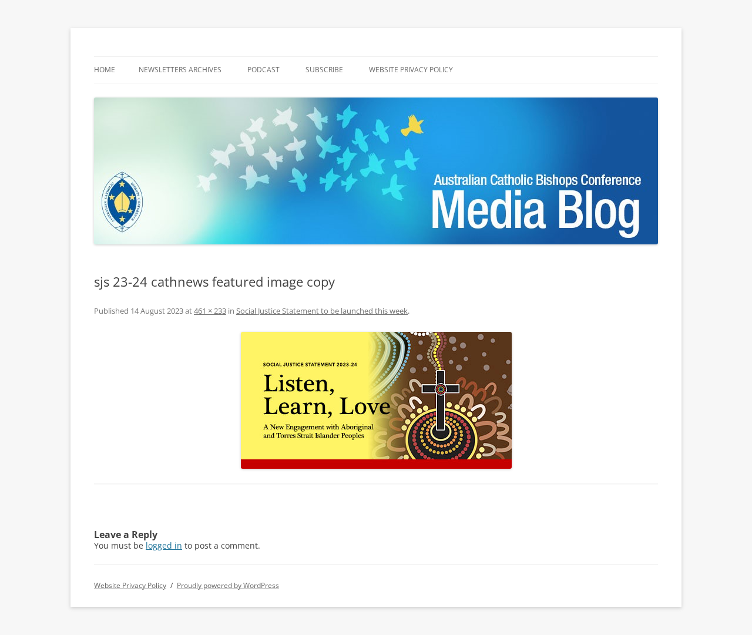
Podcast (263, 70)
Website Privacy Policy (411, 70)
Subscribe (324, 70)
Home (104, 70)
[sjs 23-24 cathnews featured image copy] (376, 400)
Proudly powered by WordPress (228, 585)
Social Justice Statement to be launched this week (322, 310)
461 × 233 (210, 310)
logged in (164, 545)
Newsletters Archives (180, 70)
